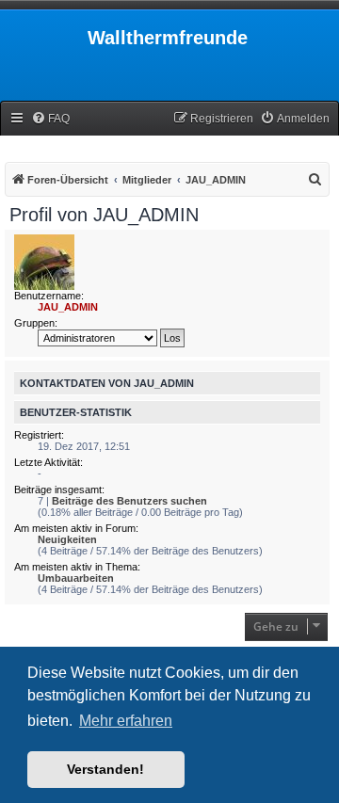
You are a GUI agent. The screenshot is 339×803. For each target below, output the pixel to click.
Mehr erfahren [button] (125, 721)
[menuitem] (50, 119)
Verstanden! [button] (105, 769)
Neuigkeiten (67, 539)
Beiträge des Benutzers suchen (129, 500)
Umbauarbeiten (76, 578)
